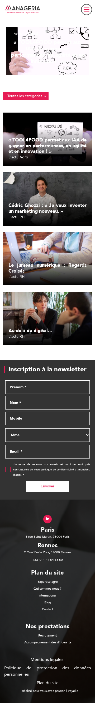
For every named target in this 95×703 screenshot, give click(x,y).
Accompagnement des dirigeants (47, 642)
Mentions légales (47, 659)
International (47, 595)
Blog (47, 602)
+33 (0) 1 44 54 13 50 (47, 560)
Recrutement (47, 635)
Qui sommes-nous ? (47, 588)
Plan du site (48, 683)
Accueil (19, 34)
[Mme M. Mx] (47, 435)
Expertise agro (47, 582)
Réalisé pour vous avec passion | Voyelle (50, 691)
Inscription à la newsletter (47, 369)
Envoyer (47, 486)
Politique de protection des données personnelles (47, 671)
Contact (47, 609)
